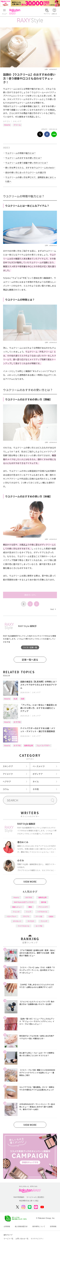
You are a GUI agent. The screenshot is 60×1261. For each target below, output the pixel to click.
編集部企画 (28, 745)
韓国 (30, 907)
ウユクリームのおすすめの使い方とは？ (23, 157)
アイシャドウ (43, 907)
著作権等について (38, 1226)
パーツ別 (39, 916)
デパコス (31, 921)
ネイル (36, 781)
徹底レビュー (17, 907)
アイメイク (8, 773)
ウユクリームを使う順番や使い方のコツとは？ (26, 162)
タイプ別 (39, 926)
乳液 (15, 698)
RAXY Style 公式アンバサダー (24, 902)
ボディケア (38, 773)
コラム (6, 789)
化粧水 (51, 916)
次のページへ (30, 595)
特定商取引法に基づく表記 (28, 1201)
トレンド (16, 911)
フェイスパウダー (43, 745)
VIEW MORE (30, 881)
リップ (28, 911)
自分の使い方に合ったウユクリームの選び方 (25, 172)
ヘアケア (7, 781)
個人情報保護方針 (21, 1226)
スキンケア (17, 121)
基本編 (43, 902)
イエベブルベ (11, 916)
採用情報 (53, 1226)
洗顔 (22, 698)
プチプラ (26, 916)
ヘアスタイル (42, 911)
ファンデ (44, 921)
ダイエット (17, 921)
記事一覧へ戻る (30, 659)
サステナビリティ (37, 1238)
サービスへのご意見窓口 (35, 1197)
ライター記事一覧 (30, 647)
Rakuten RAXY (15, 12)
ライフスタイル (23, 926)
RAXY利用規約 (19, 1197)
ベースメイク (39, 766)
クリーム (17, 125)
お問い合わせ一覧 (22, 1238)
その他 (36, 789)
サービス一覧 (8, 1238)
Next (53, 609)
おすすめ (17, 722)
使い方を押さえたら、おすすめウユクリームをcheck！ (30, 167)
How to (7, 125)
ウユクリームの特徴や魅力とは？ (20, 153)
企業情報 (7, 1226)
